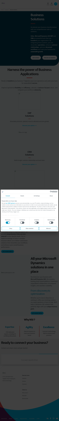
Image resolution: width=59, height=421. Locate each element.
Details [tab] (22, 195)
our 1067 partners (10, 203)
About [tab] (51, 195)
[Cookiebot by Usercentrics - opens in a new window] (51, 192)
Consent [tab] (8, 195)
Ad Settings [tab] (37, 195)
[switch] (22, 223)
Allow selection (29, 228)
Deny (10, 228)
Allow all (48, 228)
